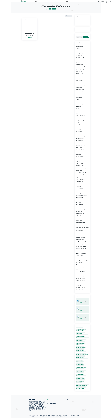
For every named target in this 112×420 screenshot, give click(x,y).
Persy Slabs (78, 215)
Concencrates (78, 87)
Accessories (78, 50)
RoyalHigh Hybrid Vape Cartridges (81, 241)
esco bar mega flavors (80, 350)
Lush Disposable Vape (79, 174)
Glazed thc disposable (79, 138)
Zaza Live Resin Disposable (80, 287)
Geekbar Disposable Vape (80, 136)
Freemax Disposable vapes (80, 117)
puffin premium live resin (80, 378)
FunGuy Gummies (78, 133)
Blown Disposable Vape (79, 69)
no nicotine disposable (80, 368)
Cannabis (77, 78)
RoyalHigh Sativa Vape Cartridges (81, 242)
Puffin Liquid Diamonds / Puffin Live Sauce (82, 227)
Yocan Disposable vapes (79, 285)
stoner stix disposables (79, 255)
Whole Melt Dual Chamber (80, 278)
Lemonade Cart (78, 159)
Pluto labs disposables (79, 216)
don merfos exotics (79, 104)
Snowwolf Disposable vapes (80, 248)
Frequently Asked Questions (46, 415)
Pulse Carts (78, 235)
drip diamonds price (80, 344)
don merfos (77, 102)
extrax (87, 358)
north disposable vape (80, 371)
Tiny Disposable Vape (79, 267)
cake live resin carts (80, 327)
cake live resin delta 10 (80, 330)
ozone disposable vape (80, 374)
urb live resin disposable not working (82, 384)
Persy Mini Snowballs (79, 213)
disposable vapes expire (80, 336)
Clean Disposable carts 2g (80, 85)
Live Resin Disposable (79, 163)
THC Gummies (78, 266)
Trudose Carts (78, 269)
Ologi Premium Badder (79, 206)
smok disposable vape (80, 381)
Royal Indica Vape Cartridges (80, 237)
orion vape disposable (80, 372)
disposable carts (78, 101)
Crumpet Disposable (79, 91)
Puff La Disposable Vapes (80, 222)
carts (46, 416)
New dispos (78, 199)
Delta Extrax (78, 95)
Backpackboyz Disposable (80, 60)
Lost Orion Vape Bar (79, 170)
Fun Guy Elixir (78, 129)
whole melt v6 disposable (80, 280)
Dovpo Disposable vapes (79, 106)
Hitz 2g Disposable (79, 147)
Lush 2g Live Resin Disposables (81, 172)
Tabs (76, 264)
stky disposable (78, 251)
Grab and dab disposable (79, 140)
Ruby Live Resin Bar (79, 244)
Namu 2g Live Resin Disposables (81, 195)
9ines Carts (77, 48)
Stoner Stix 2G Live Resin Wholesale (81, 253)
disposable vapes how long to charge (82, 337)
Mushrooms (78, 193)
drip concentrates (79, 340)
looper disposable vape (80, 365)
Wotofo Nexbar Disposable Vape (81, 283)
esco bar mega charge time (81, 347)
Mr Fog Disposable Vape (79, 188)
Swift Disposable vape (79, 262)
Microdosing (65, 415)
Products (57, 415)
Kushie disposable (79, 158)
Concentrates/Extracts (79, 89)
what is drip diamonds (80, 388)
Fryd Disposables (78, 124)
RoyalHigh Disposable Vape (80, 239)
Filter (82, 19)
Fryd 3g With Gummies (79, 120)
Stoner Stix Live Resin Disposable (81, 257)
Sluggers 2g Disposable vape (80, 246)
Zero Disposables (78, 289)
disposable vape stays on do (81, 339)
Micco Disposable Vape (79, 181)
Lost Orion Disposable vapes (80, 168)
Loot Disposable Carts (79, 165)
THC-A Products (79, 382)
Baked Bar (77, 62)
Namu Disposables (79, 197)
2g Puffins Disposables (79, 44)
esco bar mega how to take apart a (82, 354)
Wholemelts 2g (78, 282)
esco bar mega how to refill (81, 353)
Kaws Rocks (78, 154)
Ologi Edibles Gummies (79, 204)
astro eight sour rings (79, 57)
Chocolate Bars (78, 82)
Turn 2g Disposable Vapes (80, 271)
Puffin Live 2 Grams (79, 230)
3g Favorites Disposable (79, 46)
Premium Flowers (78, 218)
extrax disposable (79, 360)
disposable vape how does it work (82, 334)
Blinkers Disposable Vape (80, 66)
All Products (60, 415)
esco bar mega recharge (80, 358)
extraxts (77, 113)
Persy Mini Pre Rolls (79, 211)
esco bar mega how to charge (81, 351)
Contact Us (53, 415)
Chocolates (52, 416)
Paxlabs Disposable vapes (80, 209)
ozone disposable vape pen (81, 375)
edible (77, 108)
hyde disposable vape (80, 364)
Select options (30, 37)
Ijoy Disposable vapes (79, 149)
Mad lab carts (78, 177)
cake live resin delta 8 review (81, 329)
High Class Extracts (79, 143)
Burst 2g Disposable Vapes (80, 76)
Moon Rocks (78, 186)
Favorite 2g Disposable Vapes (80, 115)
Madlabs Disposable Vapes (80, 179)
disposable (77, 99)
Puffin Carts (78, 225)
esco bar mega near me (80, 357)
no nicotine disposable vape (81, 370)
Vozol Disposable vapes (79, 276)
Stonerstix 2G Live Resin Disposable (81, 260)
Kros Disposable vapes (79, 156)
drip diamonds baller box (80, 343)
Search (86, 37)
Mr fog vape (78, 190)
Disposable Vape (79, 333)
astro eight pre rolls (79, 55)
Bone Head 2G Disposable (80, 73)
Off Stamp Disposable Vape (80, 200)
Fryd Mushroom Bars (79, 127)
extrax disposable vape (80, 361)
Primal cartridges (78, 220)
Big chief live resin (79, 64)
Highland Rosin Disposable (80, 145)
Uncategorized (78, 273)
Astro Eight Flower (79, 53)
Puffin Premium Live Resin (80, 232)
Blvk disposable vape (79, 71)
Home (41, 415)
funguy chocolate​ (78, 131)
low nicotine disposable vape (81, 367)
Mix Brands (77, 184)
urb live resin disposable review (82, 385)
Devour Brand (78, 97)
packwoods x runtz (80, 377)
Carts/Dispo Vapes (79, 80)
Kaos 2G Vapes (78, 152)
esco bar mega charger (80, 346)
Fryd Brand (77, 122)
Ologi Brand (78, 202)
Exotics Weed (78, 111)
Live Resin (77, 161)
